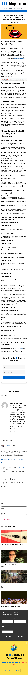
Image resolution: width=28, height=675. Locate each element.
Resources (16, 612)
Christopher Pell (8, 445)
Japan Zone (4, 616)
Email (3, 508)
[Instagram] (14, 636)
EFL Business (4, 626)
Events (3, 624)
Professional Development (7, 614)
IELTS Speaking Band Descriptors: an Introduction (14, 19)
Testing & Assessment (19, 15)
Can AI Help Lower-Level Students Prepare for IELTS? (12, 544)
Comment (4, 486)
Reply (2, 462)
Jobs (15, 616)
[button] (14, 11)
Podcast (3, 628)
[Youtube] (22, 636)
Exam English (7, 15)
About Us (3, 618)
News (3, 612)
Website (3, 513)
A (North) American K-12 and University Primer (10, 606)
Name (3, 503)
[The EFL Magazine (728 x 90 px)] (14, 80)
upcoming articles (19, 348)
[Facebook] (10, 636)
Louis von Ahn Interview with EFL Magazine (10, 564)
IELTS (12, 15)
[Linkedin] (18, 636)
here (9, 202)
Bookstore (16, 614)
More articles (13, 431)
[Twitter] (6, 636)
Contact (15, 618)
